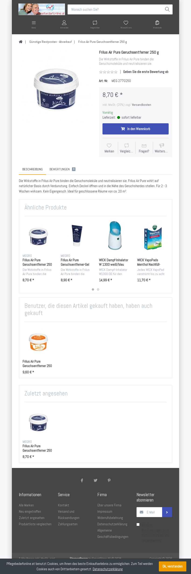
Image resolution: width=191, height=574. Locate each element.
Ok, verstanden (173, 566)
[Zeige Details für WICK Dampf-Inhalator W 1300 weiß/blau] (114, 235)
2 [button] (98, 289)
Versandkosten (141, 105)
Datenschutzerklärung (108, 569)
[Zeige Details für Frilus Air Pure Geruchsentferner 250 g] (38, 235)
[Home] (21, 41)
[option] (55, 86)
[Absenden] (167, 512)
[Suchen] (168, 9)
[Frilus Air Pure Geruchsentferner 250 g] (55, 86)
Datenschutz (150, 535)
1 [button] (93, 289)
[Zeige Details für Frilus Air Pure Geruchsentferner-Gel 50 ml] (76, 235)
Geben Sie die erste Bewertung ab (145, 71)
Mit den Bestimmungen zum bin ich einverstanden (155, 533)
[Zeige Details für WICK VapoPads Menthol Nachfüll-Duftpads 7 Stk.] (152, 235)
